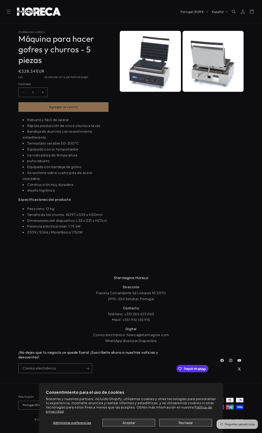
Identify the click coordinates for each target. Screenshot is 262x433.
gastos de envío (34, 77)
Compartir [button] (30, 245)
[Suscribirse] (87, 368)
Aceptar (129, 423)
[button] (8, 11)
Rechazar (186, 423)
